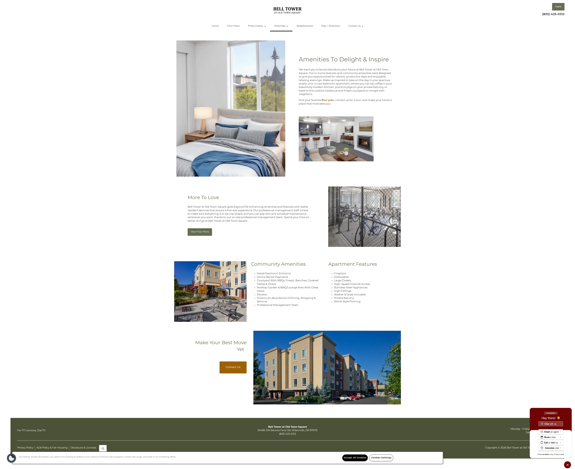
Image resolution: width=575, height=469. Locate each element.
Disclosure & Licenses (83, 448)
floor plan (327, 100)
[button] (558, 6)
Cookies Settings (381, 458)
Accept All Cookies (355, 458)
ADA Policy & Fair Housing (52, 448)
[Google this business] (103, 449)
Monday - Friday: (520, 429)
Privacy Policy (25, 448)
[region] (227, 457)
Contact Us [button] (233, 367)
